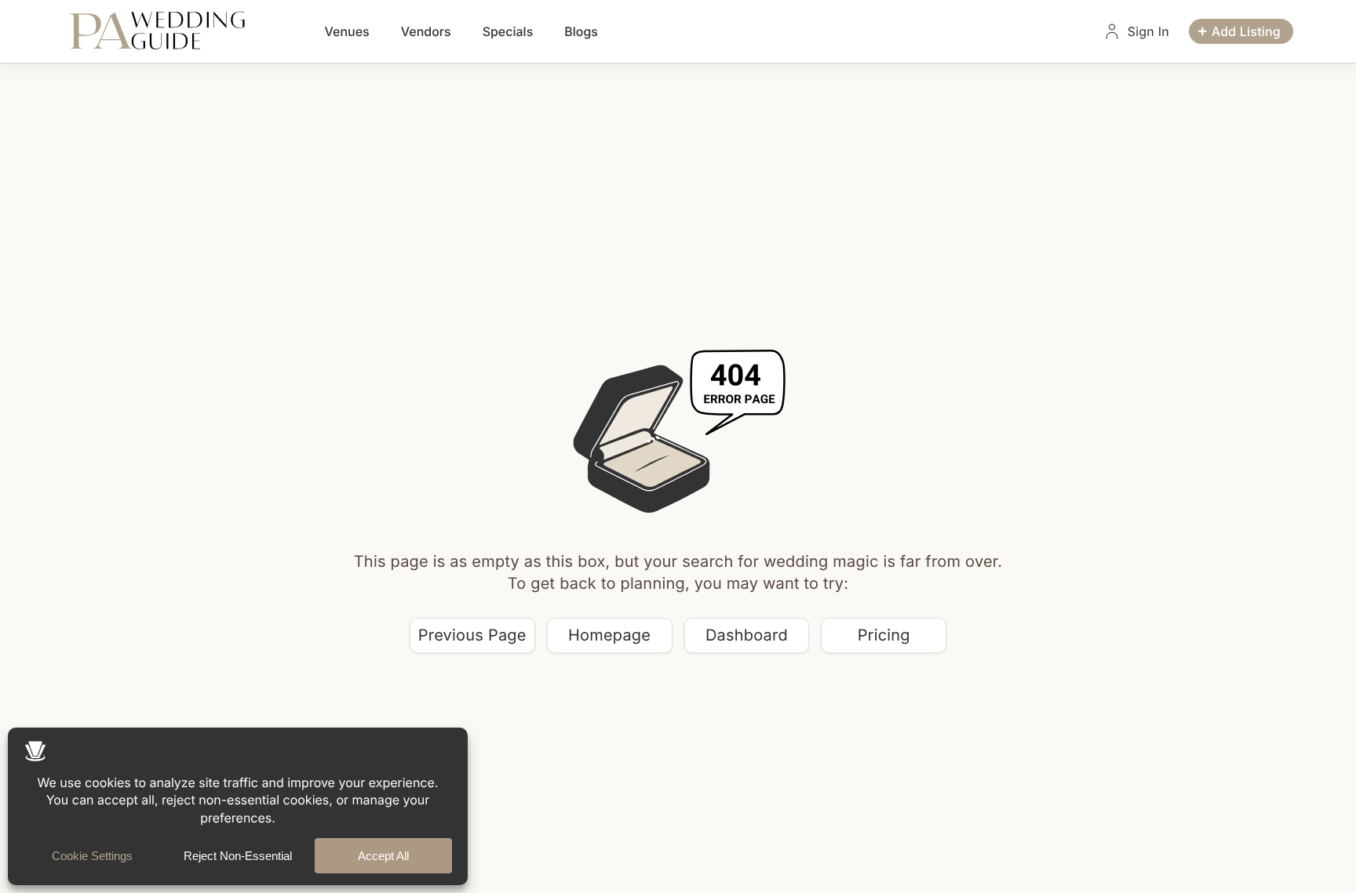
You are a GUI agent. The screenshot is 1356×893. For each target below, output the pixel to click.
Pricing (884, 635)
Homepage (609, 635)
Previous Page (472, 635)
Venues (347, 31)
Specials (508, 31)
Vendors (426, 31)
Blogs (581, 31)
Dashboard (746, 635)
